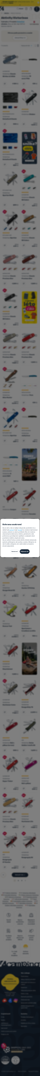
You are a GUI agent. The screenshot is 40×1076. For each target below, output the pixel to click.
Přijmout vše (24, 551)
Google (20, 530)
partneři (11, 530)
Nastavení (15, 551)
